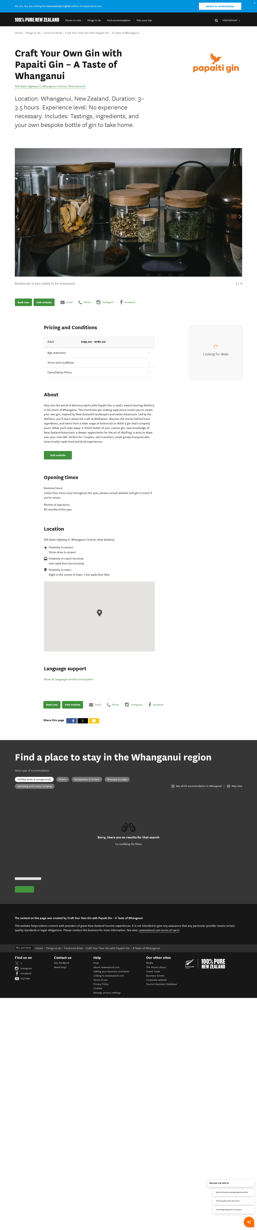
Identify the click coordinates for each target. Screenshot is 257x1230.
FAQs (96, 962)
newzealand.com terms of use (159, 930)
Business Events (155, 975)
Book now (23, 302)
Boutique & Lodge (117, 779)
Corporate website (156, 979)
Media (149, 962)
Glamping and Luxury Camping (34, 786)
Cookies (97, 988)
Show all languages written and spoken (68, 679)
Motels (62, 779)
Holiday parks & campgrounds (34, 779)
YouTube (25, 978)
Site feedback (61, 962)
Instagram (26, 968)
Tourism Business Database (161, 984)
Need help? (60, 967)
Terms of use (100, 979)
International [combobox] (230, 20)
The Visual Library (156, 967)
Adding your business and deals (111, 971)
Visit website (44, 302)
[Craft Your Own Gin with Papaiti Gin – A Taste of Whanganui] (216, 63)
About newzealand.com (106, 967)
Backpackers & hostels (86, 779)
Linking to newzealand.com (108, 975)
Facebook (25, 973)
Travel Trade (153, 971)
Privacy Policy (101, 984)
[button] (73, 20)
